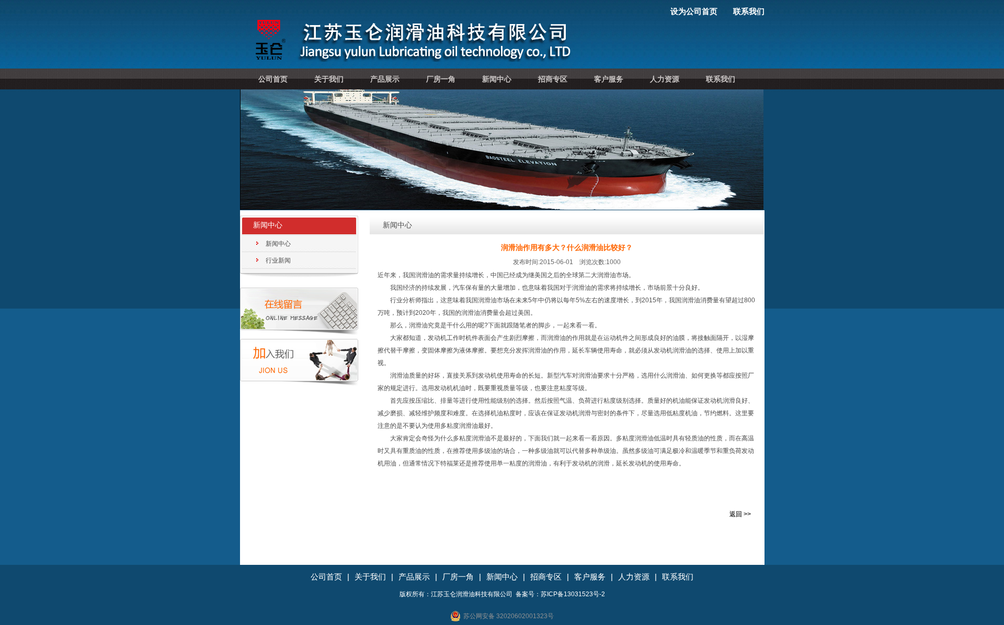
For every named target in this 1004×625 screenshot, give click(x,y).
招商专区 (552, 79)
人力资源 (664, 79)
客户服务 (608, 79)
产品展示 (385, 79)
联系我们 (749, 11)
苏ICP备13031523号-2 (573, 594)
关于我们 (329, 79)
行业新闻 (278, 260)
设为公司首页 (693, 11)
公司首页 (273, 79)
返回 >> (740, 514)
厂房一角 (440, 79)
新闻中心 (496, 79)
